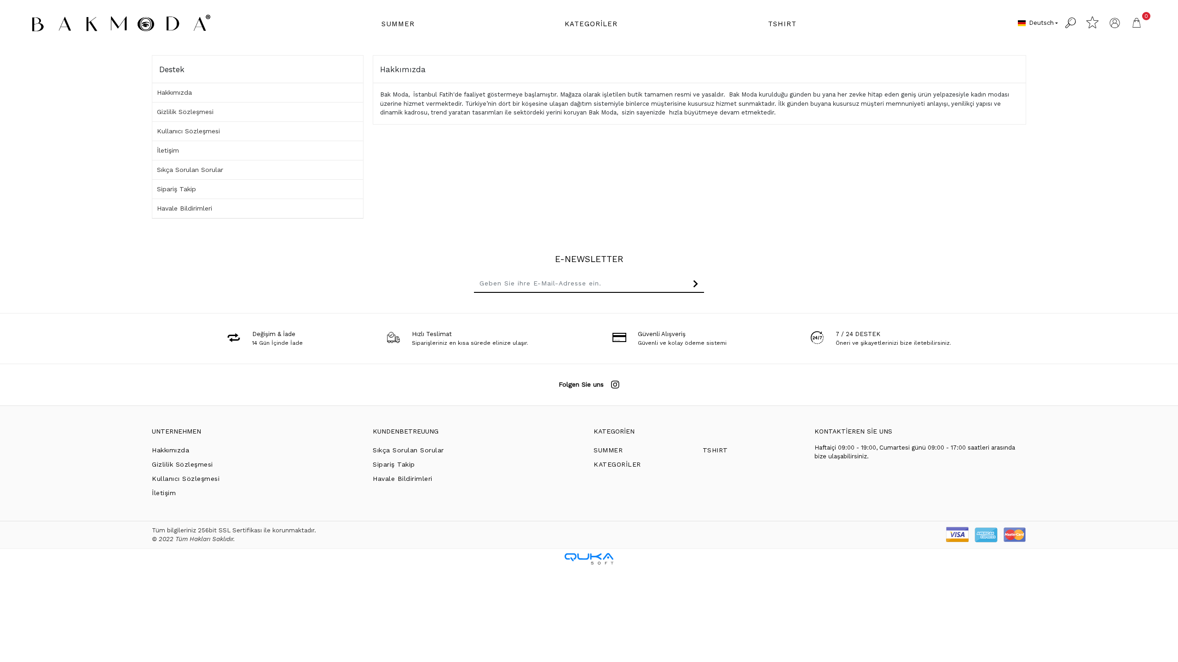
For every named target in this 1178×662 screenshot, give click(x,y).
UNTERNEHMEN (176, 431)
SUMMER (608, 450)
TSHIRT (715, 450)
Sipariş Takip (176, 189)
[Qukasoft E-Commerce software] (589, 559)
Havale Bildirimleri (184, 208)
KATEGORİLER (617, 464)
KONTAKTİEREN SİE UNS (853, 431)
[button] (398, 24)
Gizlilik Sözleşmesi (185, 111)
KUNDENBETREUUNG (406, 431)
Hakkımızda (174, 92)
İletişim (168, 150)
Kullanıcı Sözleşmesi (188, 131)
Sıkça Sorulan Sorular (190, 169)
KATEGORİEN (614, 431)
